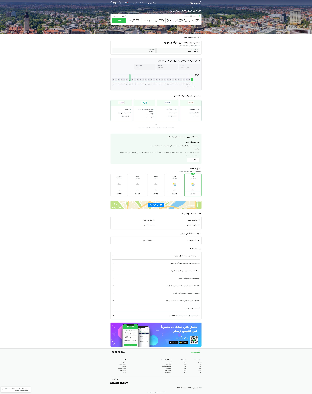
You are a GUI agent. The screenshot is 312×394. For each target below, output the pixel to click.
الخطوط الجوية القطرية (166, 366)
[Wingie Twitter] (116, 352)
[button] (192, 79)
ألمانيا (198, 37)
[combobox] (192, 21)
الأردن (185, 370)
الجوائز (124, 372)
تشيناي (200, 370)
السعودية (169, 362)
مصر (185, 366)
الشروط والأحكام (122, 370)
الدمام (200, 366)
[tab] (156, 124)
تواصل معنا (123, 362)
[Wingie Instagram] (119, 352)
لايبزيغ (194, 37)
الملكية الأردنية (168, 372)
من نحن (124, 366)
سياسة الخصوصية (122, 368)
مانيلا (200, 368)
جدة (201, 364)
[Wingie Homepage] (196, 2)
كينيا (185, 372)
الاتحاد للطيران (168, 370)
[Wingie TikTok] (112, 352)
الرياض (200, 362)
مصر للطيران (168, 368)
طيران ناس (168, 364)
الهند (185, 368)
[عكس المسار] (183, 20)
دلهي (200, 372)
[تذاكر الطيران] (201, 37)
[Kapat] (3, 389)
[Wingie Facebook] (122, 352)
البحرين (184, 364)
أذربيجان (184, 362)
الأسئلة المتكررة (122, 364)
